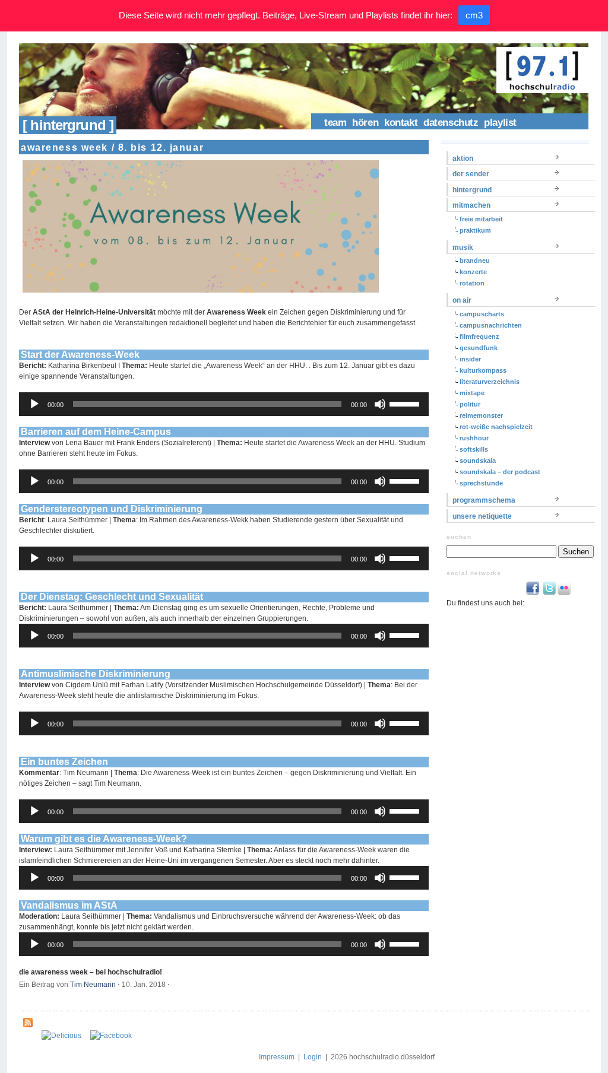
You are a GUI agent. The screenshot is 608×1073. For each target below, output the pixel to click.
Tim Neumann (93, 984)
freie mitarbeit (481, 219)
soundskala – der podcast (500, 471)
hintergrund (472, 190)
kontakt (400, 122)
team (335, 122)
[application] (224, 404)
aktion (462, 158)
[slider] (406, 403)
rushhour (474, 438)
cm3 (474, 15)
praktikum (475, 230)
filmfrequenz (479, 336)
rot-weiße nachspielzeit (496, 426)
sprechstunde (481, 483)
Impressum (276, 1057)
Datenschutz (450, 122)
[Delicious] (61, 1035)
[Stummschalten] (380, 404)
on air (461, 300)
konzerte (473, 271)
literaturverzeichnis (490, 381)
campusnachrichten (491, 325)
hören (365, 122)
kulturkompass (483, 370)
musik (462, 247)
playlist (500, 122)
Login (312, 1057)
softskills (474, 449)
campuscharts (482, 314)
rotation (472, 283)
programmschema (483, 500)
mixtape (472, 392)
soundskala (478, 460)
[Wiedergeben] (34, 404)
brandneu (475, 260)
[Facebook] (111, 1035)
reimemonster (481, 415)
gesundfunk (479, 347)
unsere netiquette (482, 516)
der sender (470, 174)
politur (470, 404)
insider (470, 359)
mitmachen (471, 205)
